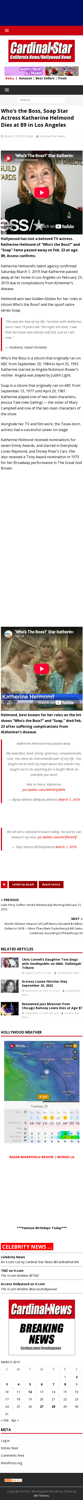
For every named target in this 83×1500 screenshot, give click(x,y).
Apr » (15, 1420)
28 (53, 1406)
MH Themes (41, 1496)
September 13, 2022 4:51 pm (41, 1013)
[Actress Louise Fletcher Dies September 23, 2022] (10, 986)
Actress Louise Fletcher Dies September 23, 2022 (44, 983)
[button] (6, 30)
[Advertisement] (43, 14)
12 (30, 1392)
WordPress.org (11, 1463)
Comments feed (12, 1455)
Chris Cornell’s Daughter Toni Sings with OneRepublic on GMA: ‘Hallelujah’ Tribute (52, 963)
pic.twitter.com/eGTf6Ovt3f (57, 837)
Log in (5, 1440)
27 (41, 1406)
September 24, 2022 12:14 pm (42, 990)
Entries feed (9, 1448)
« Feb (5, 1420)
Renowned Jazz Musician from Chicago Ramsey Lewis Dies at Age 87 (52, 1006)
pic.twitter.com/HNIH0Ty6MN (44, 789)
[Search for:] (41, 100)
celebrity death (23, 884)
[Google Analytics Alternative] (13, 1480)
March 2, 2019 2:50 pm (18, 136)
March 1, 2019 (69, 799)
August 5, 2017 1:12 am (38, 972)
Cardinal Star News (52, 136)
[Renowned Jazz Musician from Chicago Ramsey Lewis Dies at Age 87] (10, 1008)
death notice (51, 884)
